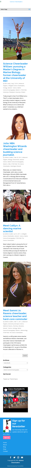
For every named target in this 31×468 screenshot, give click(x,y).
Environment (16, 159)
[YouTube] (22, 457)
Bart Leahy (7, 83)
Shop (4, 449)
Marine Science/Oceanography (15, 161)
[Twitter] (14, 457)
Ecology (5, 88)
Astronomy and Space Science (16, 324)
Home (5, 442)
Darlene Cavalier (9, 157)
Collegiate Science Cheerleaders (16, 85)
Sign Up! (6, 437)
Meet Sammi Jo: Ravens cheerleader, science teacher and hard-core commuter (15, 314)
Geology (15, 328)
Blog (4, 447)
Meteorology (24, 330)
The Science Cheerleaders (16, 332)
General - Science (12, 88)
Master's (18, 90)
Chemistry (15, 326)
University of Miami (20, 92)
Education (21, 326)
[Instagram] (18, 457)
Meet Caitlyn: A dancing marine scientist (12, 228)
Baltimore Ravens (7, 326)
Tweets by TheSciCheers (10, 379)
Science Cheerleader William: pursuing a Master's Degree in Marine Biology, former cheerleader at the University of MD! (15, 72)
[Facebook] (11, 457)
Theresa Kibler (20, 466)
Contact (5, 451)
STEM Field (23, 90)
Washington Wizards (15, 166)
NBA (9, 164)
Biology (10, 159)
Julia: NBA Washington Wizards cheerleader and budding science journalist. (15, 149)
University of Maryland (9, 92)
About (5, 445)
